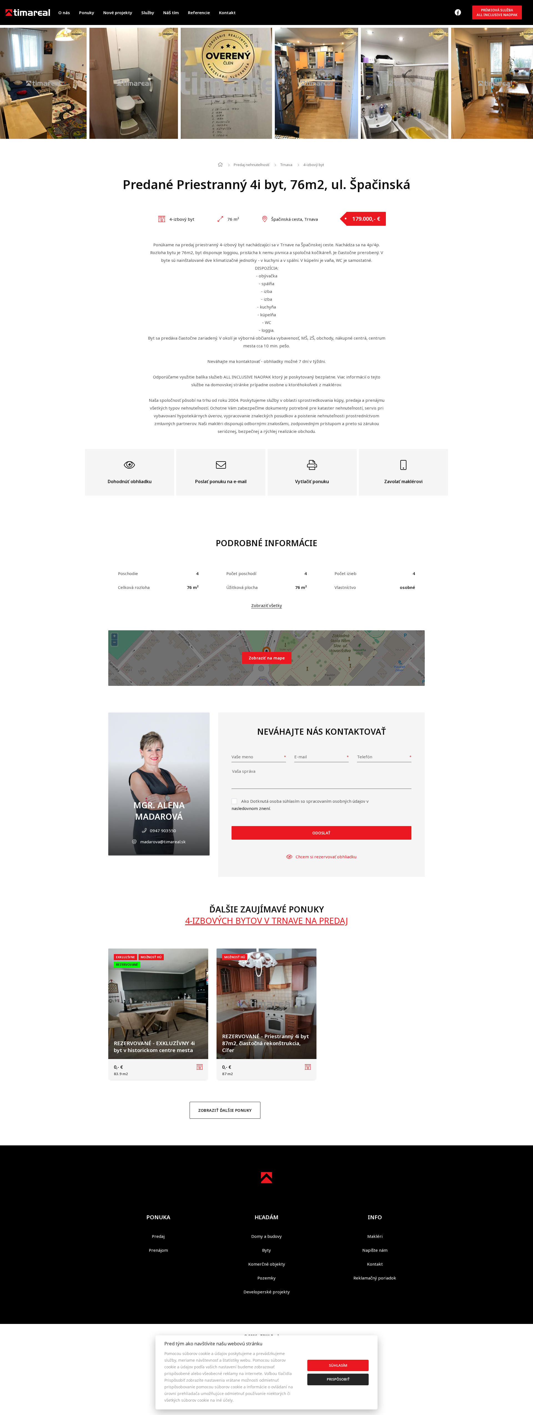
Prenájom (158, 1250)
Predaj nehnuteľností (251, 164)
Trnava (286, 164)
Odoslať (321, 833)
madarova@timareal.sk (163, 841)
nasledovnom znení (251, 808)
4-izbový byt (313, 164)
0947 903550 (163, 830)
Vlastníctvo (345, 587)
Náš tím (171, 12)
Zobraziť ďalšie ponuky (225, 1110)
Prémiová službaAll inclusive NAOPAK (497, 12)
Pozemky (266, 1278)
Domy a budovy (266, 1236)
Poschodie (128, 573)
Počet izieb (345, 573)
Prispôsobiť (338, 1379)
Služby (147, 12)
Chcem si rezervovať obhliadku (326, 856)
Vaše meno (242, 756)
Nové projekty (117, 12)
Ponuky (86, 12)
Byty (266, 1250)
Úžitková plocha (242, 587)
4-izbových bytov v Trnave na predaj (266, 920)
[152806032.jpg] (226, 83)
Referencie (199, 12)
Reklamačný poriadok (374, 1278)
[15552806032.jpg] (404, 83)
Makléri (375, 1236)
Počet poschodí (241, 573)
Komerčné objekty (266, 1264)
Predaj (158, 1236)
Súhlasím (338, 1365)
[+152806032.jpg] (133, 83)
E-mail (300, 756)
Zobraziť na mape (267, 658)
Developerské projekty (266, 1291)
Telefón (364, 756)
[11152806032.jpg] (316, 83)
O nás (64, 12)
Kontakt (227, 12)
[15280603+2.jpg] (43, 83)
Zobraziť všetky (266, 605)
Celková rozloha (134, 587)
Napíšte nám (375, 1250)
